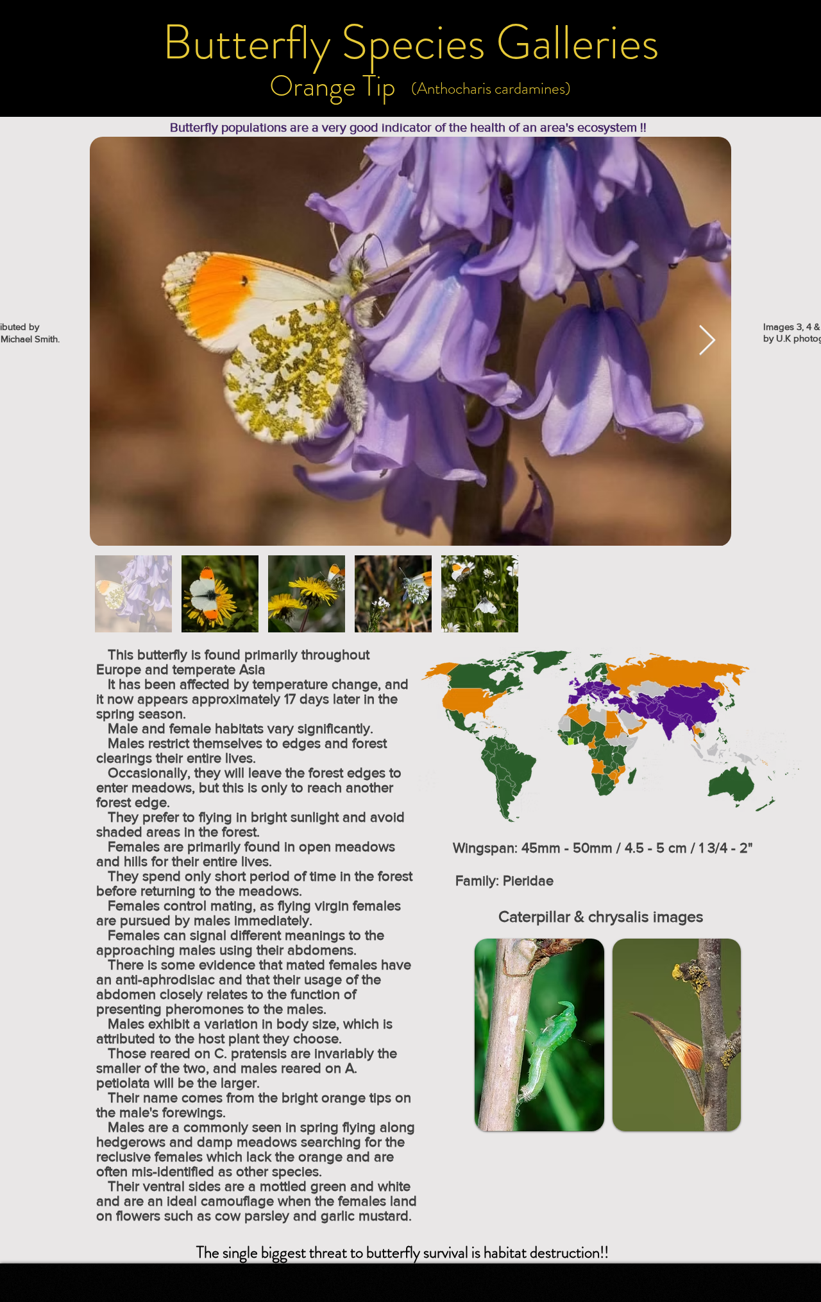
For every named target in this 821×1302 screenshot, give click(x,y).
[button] (410, 42)
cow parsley (252, 1215)
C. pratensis (250, 1053)
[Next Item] (706, 341)
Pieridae (528, 880)
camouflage (237, 1201)
